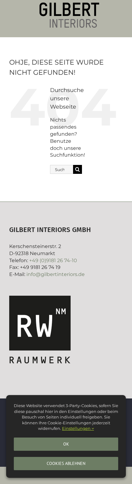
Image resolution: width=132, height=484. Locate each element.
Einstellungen (76, 428)
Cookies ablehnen (66, 463)
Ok (66, 444)
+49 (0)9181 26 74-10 (53, 260)
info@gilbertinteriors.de (55, 274)
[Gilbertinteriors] (69, 5)
